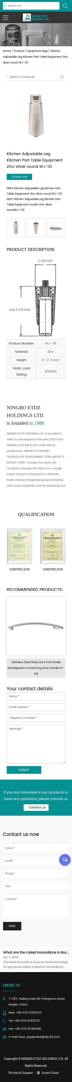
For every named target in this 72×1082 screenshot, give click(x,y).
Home (7, 51)
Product (19, 51)
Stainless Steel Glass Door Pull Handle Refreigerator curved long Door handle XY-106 (36, 668)
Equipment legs (37, 51)
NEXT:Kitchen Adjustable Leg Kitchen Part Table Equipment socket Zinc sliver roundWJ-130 (33, 204)
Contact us (37, 807)
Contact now (19, 177)
